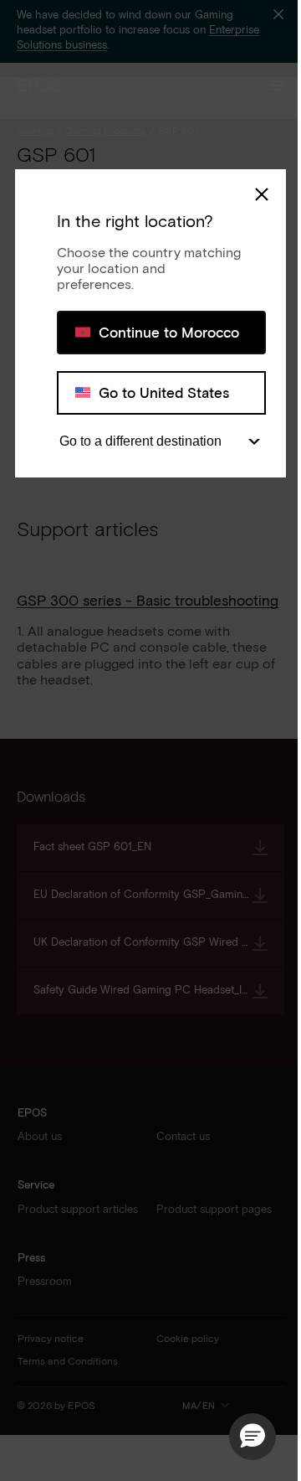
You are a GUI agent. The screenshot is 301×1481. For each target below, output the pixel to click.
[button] (252, 1436)
